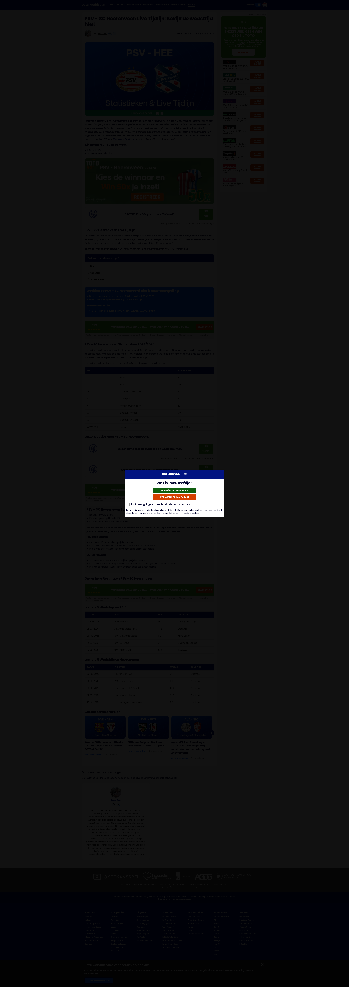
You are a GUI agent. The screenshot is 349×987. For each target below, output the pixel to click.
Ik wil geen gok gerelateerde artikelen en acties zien (160, 504)
